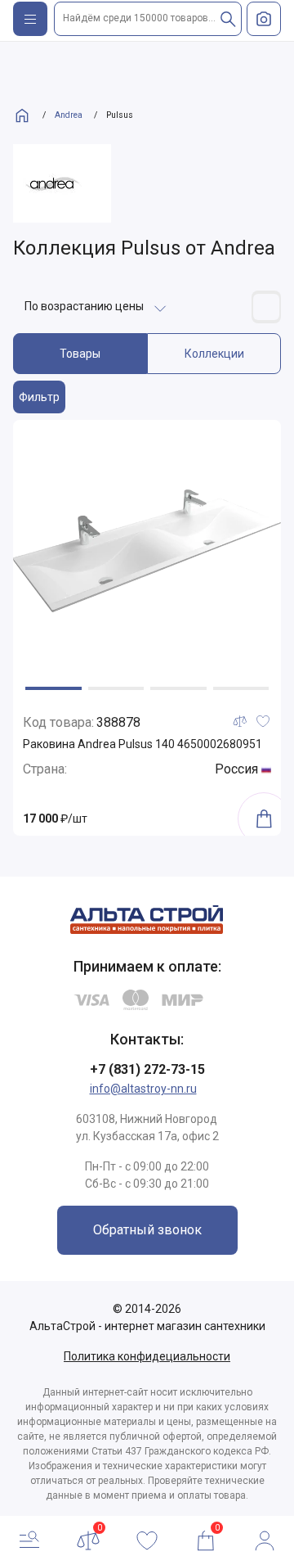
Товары (80, 353)
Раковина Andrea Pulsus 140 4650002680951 (142, 744)
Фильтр (39, 397)
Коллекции (214, 353)
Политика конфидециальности (147, 1356)
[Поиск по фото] (264, 19)
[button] (53, 688)
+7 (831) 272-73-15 (147, 1069)
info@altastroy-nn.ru (143, 1088)
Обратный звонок (147, 1230)
